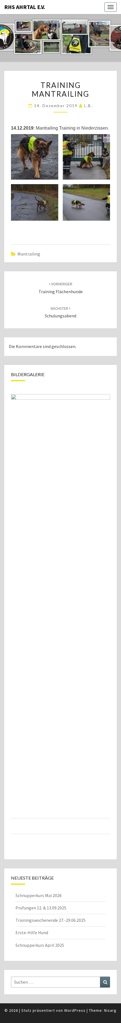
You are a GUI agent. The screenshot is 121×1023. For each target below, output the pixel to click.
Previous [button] (16, 612)
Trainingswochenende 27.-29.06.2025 (50, 920)
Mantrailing (28, 254)
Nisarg (110, 1010)
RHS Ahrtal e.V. (24, 6)
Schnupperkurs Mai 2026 (38, 895)
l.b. (88, 105)
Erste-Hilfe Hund (31, 932)
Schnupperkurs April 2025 (39, 945)
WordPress (75, 1010)
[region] (60, 619)
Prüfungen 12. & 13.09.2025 (40, 908)
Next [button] (104, 612)
